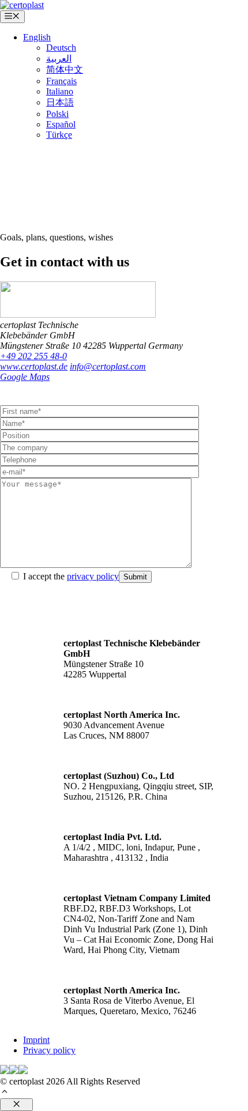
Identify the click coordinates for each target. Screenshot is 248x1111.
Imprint (36, 1040)
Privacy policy (49, 1050)
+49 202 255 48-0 (33, 356)
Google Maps (25, 377)
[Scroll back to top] (4, 1093)
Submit (135, 577)
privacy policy (93, 576)
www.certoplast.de (33, 366)
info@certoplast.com (108, 366)
